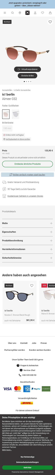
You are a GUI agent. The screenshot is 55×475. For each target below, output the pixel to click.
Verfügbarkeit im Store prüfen (18, 139)
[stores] (20, 12)
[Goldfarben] (6, 114)
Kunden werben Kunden (40, 350)
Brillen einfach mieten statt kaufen (29, 174)
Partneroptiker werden (14, 350)
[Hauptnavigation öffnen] (4, 12)
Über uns (12, 343)
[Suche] (12, 12)
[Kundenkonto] (35, 12)
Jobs (34, 343)
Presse (44, 343)
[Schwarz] (15, 114)
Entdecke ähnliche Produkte (28, 164)
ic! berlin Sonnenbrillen (22, 90)
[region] (27, 303)
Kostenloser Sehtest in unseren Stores (25, 196)
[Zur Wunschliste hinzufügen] (50, 22)
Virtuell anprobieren (29, 69)
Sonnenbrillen (7, 90)
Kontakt (24, 343)
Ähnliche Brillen (27, 76)
